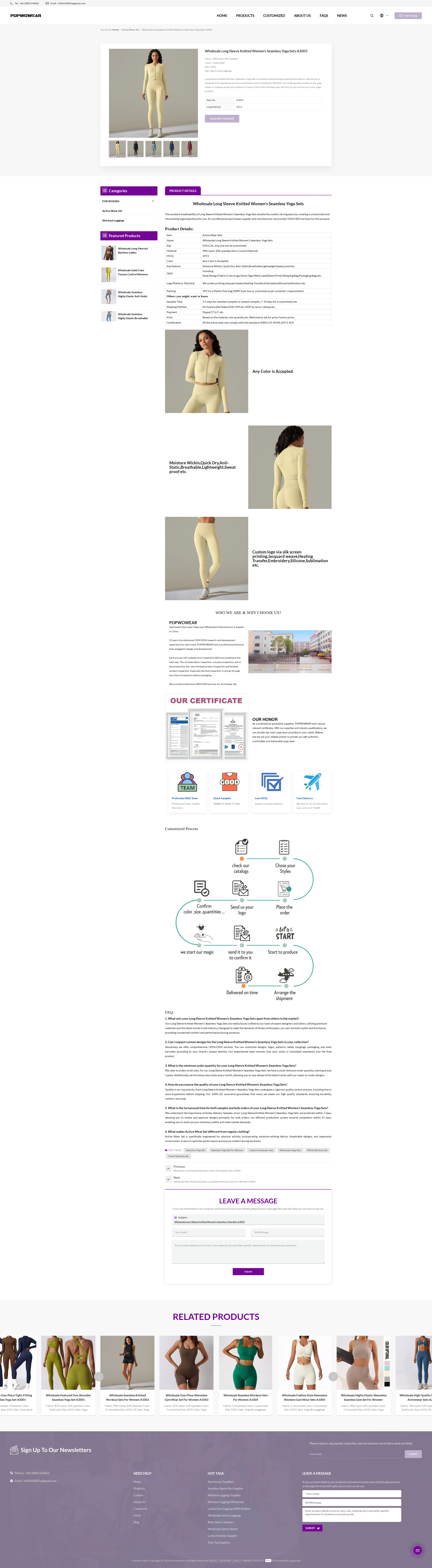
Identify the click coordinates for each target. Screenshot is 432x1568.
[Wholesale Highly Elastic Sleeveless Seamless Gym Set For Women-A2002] (246, 1363)
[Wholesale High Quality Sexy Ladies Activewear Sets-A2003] (305, 1363)
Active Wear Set (130, 29)
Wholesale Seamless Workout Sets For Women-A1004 (127, 1397)
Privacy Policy (253, 1560)
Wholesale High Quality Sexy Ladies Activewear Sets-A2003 (304, 1397)
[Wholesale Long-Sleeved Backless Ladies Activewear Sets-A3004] (108, 253)
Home (222, 16)
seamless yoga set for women (227, 1150)
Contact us (140, 1508)
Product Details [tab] (182, 191)
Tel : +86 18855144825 (27, 3)
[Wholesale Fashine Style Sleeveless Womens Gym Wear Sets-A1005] (186, 1363)
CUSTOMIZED (274, 16)
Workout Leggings (113, 220)
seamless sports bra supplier (225, 1488)
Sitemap (225, 1560)
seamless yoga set (195, 1150)
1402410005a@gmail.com (40, 1481)
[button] (98, 1376)
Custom (138, 1495)
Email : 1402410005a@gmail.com (68, 3)
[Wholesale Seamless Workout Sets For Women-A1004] (127, 1363)
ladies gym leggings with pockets (229, 1508)
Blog (136, 1522)
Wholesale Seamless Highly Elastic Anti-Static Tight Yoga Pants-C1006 (132, 294)
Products (245, 16)
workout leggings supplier (224, 1495)
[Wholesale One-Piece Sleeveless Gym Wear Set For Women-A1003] (68, 1363)
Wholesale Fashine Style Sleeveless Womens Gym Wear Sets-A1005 (186, 1397)
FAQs (324, 16)
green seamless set (178, 1156)
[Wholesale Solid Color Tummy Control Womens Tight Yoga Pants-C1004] (108, 274)
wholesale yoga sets (290, 1150)
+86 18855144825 (37, 1473)
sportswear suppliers (221, 1481)
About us (302, 16)
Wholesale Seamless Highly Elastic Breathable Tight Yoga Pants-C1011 (133, 316)
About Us (139, 1502)
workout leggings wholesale (226, 1502)
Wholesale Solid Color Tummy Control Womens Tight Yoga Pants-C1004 (133, 272)
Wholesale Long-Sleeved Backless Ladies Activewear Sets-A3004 (133, 251)
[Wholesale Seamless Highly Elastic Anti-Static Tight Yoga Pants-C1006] (108, 296)
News (342, 16)
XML (237, 1560)
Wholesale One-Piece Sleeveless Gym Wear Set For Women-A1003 (68, 1397)
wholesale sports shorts (223, 1529)
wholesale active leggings (224, 1515)
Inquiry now (220, 118)
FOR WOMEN (110, 201)
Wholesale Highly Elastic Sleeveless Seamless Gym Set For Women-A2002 (245, 1397)
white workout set (317, 1150)
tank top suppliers (219, 1542)
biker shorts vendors (221, 1522)
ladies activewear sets (261, 1150)
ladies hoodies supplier (222, 1535)
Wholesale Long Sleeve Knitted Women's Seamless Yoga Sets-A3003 (209, 1221)
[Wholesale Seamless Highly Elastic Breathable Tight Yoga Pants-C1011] (108, 318)
